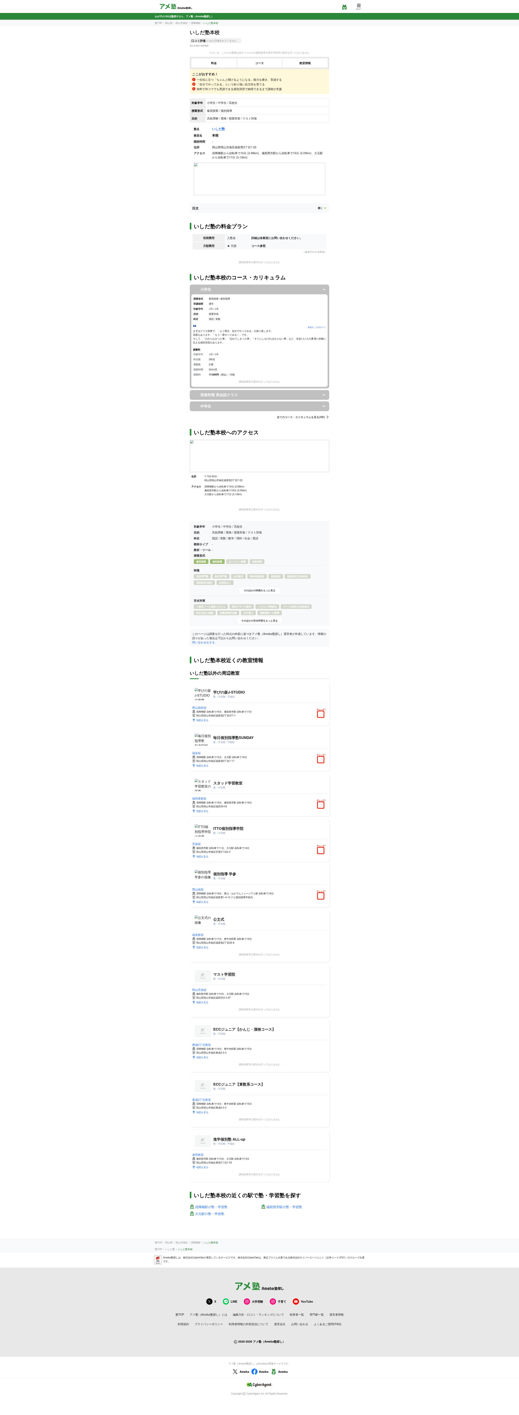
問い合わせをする (203, 642)
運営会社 (279, 1324)
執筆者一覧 (297, 1314)
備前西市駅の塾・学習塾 (284, 1207)
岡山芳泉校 (199, 990)
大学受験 (257, 1301)
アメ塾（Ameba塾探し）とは (208, 1314)
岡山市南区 (182, 23)
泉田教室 (198, 1155)
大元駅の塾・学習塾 (209, 1214)
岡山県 (169, 23)
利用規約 (183, 1324)
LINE (234, 1301)
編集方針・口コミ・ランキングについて (258, 1314)
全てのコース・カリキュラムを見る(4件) (301, 417)
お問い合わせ (299, 1324)
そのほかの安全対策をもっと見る (259, 620)
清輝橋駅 (196, 23)
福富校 (196, 753)
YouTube (307, 1301)
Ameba (244, 1372)
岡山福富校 (199, 707)
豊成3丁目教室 (201, 1045)
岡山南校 (198, 889)
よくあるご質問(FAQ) (327, 1324)
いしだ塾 (218, 128)
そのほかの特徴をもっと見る (259, 590)
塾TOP (158, 23)
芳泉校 (196, 844)
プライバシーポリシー (209, 1324)
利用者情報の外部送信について (248, 1324)
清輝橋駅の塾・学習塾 (211, 1207)
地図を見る (202, 720)
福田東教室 (199, 798)
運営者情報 (336, 1314)
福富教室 (198, 935)
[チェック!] (322, 714)
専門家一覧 (317, 1314)
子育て (282, 1301)
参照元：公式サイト (317, 327)
